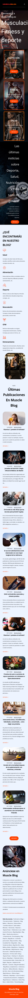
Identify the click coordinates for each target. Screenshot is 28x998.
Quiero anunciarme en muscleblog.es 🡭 (13, 913)
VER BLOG (14, 71)
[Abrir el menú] (24, 4)
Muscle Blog (14, 989)
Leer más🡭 (14, 838)
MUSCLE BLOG (17, 427)
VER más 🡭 (5, 446)
